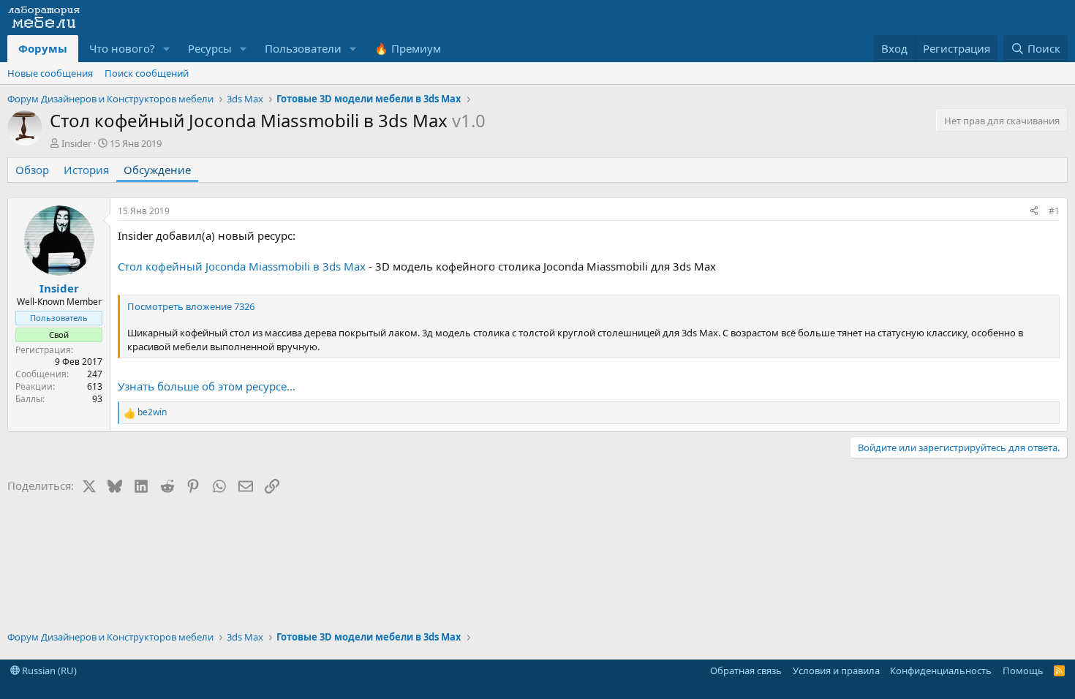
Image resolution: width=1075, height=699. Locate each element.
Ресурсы (210, 48)
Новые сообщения (50, 73)
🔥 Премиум (407, 48)
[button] (166, 48)
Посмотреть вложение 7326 (190, 306)
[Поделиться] (1034, 211)
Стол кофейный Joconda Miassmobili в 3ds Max (242, 266)
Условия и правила (836, 670)
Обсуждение (157, 169)
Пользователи (303, 48)
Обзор (32, 169)
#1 (1054, 211)
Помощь (1023, 670)
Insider (76, 143)
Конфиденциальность (941, 670)
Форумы (42, 48)
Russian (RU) (48, 670)
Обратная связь (746, 670)
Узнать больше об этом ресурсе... (206, 386)
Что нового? (122, 48)
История (86, 169)
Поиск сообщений (147, 73)
